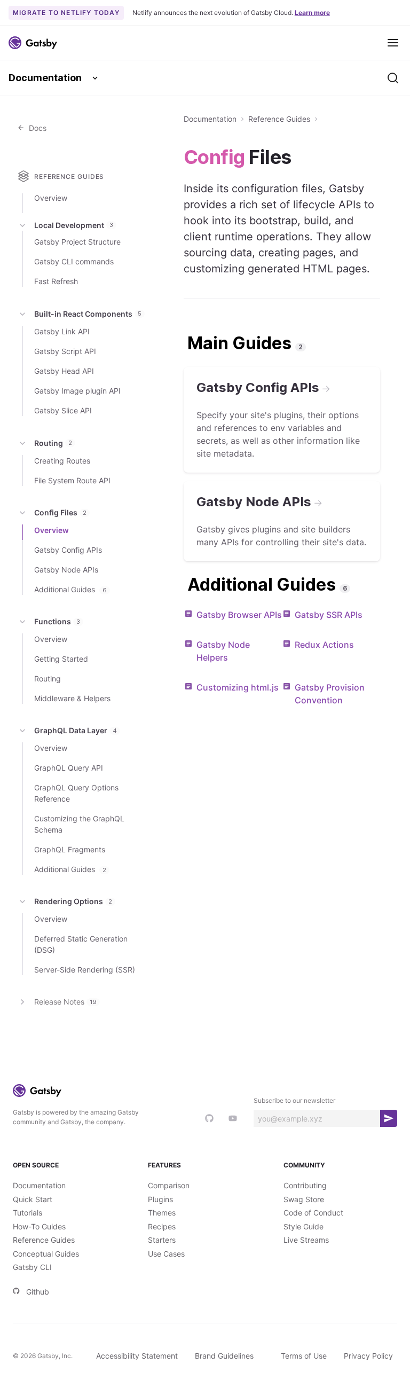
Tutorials (27, 1212)
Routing (53, 443)
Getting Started (61, 658)
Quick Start (32, 1199)
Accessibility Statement (137, 1355)
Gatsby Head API (64, 370)
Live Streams (306, 1239)
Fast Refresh (56, 281)
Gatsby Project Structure (77, 241)
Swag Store (303, 1199)
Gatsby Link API (62, 331)
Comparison (169, 1185)
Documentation (45, 77)
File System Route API (72, 480)
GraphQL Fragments (69, 849)
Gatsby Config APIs (68, 549)
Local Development (73, 225)
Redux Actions (324, 644)
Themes (162, 1212)
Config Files (60, 512)
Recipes (162, 1226)
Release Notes (65, 1001)
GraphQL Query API (68, 767)
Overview (50, 197)
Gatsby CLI (32, 1267)
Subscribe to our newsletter (294, 1100)
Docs (35, 127)
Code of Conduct (313, 1212)
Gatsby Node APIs (66, 569)
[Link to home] (33, 42)
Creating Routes (62, 460)
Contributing (305, 1185)
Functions (57, 621)
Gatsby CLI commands (74, 261)
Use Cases (166, 1253)
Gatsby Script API (65, 351)
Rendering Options (73, 901)
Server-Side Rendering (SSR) (84, 969)
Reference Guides (279, 118)
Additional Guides (70, 589)
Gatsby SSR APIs (328, 614)
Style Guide (303, 1226)
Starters (162, 1239)
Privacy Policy (368, 1355)
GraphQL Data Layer (75, 730)
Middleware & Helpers (72, 698)
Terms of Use (304, 1355)
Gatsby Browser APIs (239, 614)
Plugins (160, 1199)
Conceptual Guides (46, 1253)
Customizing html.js (237, 687)
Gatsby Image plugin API (77, 390)
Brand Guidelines (224, 1355)
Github (37, 1291)
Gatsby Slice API (63, 410)
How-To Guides (39, 1226)
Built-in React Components (87, 313)
